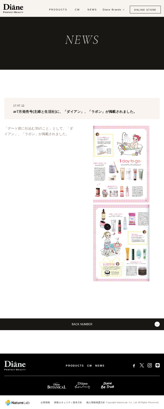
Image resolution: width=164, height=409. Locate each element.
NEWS (92, 9)
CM (77, 9)
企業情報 (45, 402)
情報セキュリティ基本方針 (68, 402)
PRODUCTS (58, 9)
